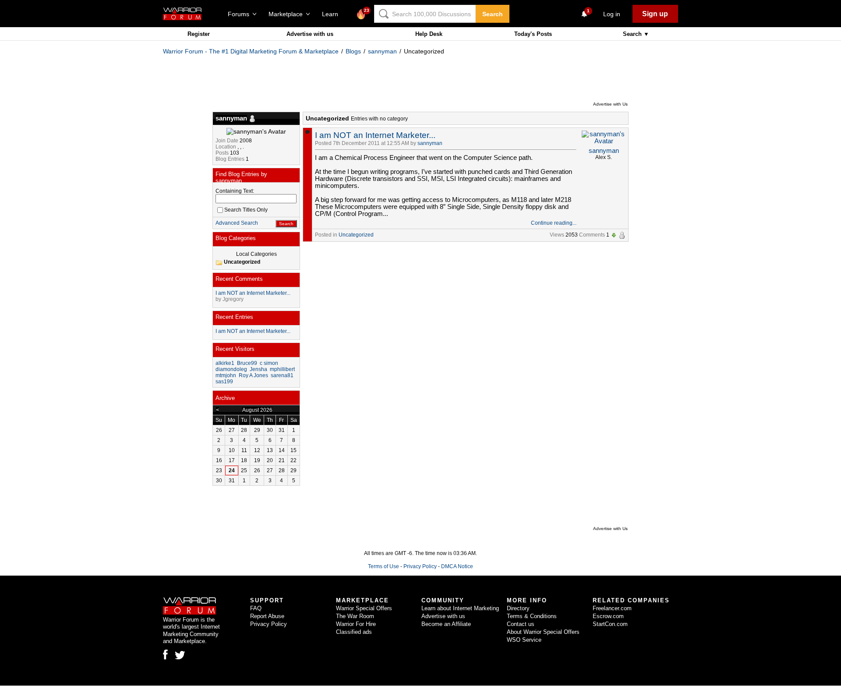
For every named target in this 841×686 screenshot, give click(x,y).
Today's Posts (533, 34)
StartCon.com (610, 624)
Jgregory (233, 299)
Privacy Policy (420, 566)
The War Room (355, 616)
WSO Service (524, 639)
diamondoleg (231, 369)
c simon (269, 363)
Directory (518, 608)
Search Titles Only (246, 210)
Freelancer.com (612, 608)
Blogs (353, 51)
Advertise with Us (610, 104)
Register (198, 34)
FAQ (255, 608)
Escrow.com (608, 616)
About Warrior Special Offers (543, 632)
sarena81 (282, 375)
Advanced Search (237, 223)
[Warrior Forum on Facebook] (165, 654)
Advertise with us (309, 34)
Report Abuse (267, 616)
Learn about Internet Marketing (460, 608)
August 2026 (257, 410)
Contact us (520, 624)
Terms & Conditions (532, 616)
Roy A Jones (253, 375)
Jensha (258, 369)
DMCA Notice (457, 566)
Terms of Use (383, 566)
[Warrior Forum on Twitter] (180, 655)
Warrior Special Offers (364, 608)
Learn (332, 14)
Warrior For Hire (356, 624)
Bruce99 (247, 363)
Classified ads (354, 632)
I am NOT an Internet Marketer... (375, 135)
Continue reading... (553, 223)
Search (492, 14)
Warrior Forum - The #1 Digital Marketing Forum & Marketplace (251, 51)
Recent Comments (239, 279)
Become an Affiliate (446, 624)
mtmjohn (226, 375)
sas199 (224, 381)
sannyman (382, 51)
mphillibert (282, 369)
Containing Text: (235, 191)
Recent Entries (234, 317)
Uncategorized (356, 235)
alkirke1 (225, 363)
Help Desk (428, 34)
